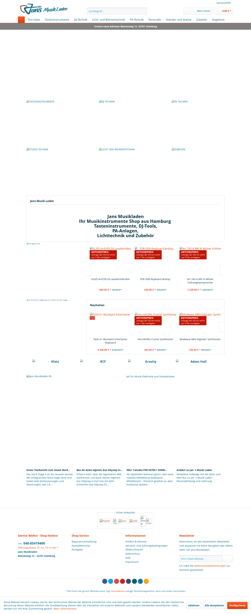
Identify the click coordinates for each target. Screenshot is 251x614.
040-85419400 (34, 543)
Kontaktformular (81, 545)
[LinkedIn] (140, 581)
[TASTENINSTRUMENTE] (52, 123)
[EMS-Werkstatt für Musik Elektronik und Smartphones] (175, 407)
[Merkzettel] (186, 11)
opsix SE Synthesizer (200, 339)
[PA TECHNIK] (198, 123)
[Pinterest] (122, 581)
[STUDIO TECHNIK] (52, 171)
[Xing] (134, 581)
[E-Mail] (146, 581)
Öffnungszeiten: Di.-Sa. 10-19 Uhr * (38, 547)
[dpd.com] (135, 521)
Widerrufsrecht (134, 549)
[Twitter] (110, 581)
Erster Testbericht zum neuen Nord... (48, 470)
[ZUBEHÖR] (198, 171)
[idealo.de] (148, 521)
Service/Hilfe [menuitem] (224, 2)
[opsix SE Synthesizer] (200, 324)
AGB (128, 557)
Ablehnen (193, 605)
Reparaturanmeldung (84, 541)
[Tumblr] (128, 581)
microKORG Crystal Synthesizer (110, 339)
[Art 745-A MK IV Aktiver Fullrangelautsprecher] (155, 261)
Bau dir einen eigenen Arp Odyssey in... (99, 470)
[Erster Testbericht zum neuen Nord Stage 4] (50, 454)
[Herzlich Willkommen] (125, 60)
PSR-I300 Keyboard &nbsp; (110, 279)
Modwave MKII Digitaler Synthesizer (155, 339)
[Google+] (116, 581)
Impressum (132, 561)
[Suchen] (144, 11)
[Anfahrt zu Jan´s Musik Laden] (201, 454)
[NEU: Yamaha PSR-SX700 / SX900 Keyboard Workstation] (151, 454)
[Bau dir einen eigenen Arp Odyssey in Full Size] (100, 454)
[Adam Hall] (197, 364)
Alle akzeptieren (214, 605)
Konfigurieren (237, 605)
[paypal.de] (106, 521)
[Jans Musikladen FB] (75, 407)
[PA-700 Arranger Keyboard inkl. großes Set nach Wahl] (200, 261)
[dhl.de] (124, 521)
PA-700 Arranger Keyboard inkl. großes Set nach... (200, 280)
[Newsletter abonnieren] (227, 558)
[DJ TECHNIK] (125, 123)
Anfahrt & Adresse (136, 541)
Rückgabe (77, 549)
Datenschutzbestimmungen (210, 565)
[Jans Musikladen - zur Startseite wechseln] (44, 9)
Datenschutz (133, 553)
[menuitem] (117, 11)
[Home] (21, 19)
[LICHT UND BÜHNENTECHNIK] (125, 171)
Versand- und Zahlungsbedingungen (147, 545)
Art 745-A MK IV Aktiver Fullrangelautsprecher (155, 280)
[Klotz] (53, 364)
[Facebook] (104, 581)
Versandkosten (118, 591)
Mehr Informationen (65, 608)
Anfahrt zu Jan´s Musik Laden (194, 470)
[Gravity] (149, 364)
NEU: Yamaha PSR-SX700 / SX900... (147, 470)
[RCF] (101, 364)
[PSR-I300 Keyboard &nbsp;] (110, 261)
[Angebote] (55, 270)
